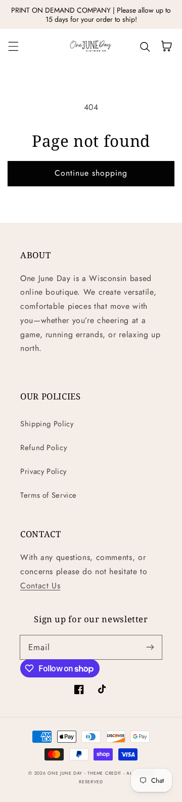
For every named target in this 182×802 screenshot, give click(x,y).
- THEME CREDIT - (105, 773)
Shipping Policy (46, 423)
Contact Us (40, 585)
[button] (13, 46)
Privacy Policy (43, 471)
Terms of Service (48, 495)
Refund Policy (43, 447)
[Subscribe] (150, 647)
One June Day (65, 773)
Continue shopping (91, 173)
